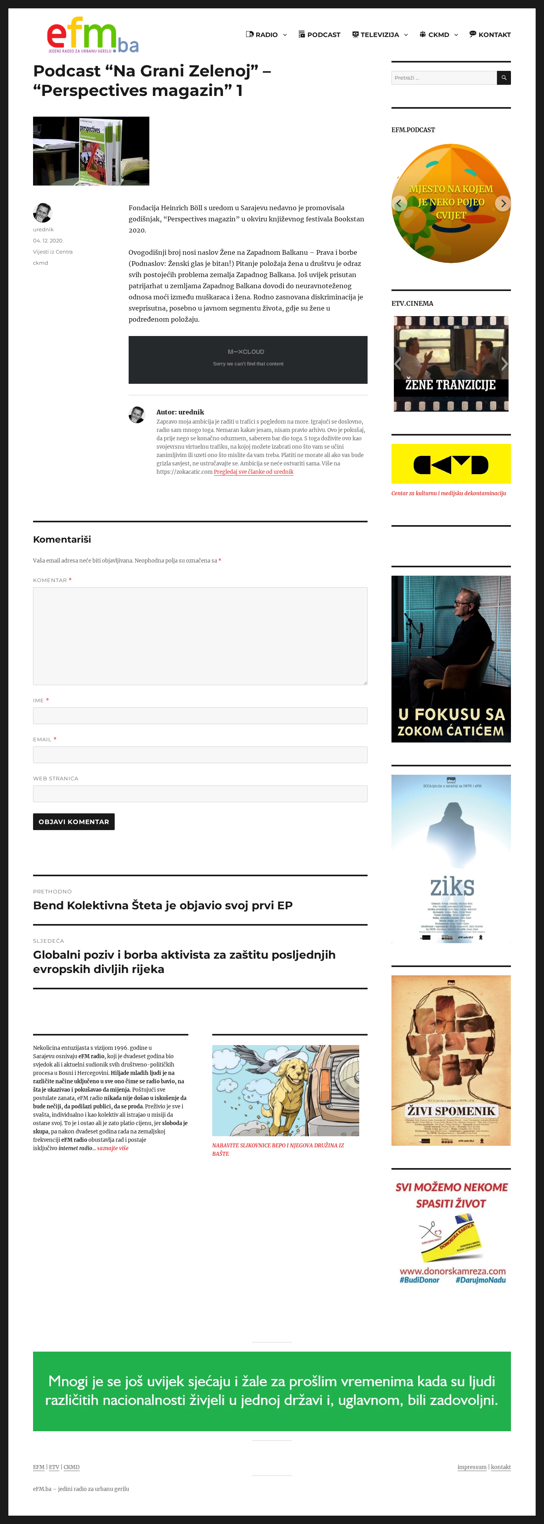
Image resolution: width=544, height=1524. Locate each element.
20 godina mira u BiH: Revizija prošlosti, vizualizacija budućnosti (478, 202)
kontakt (501, 1467)
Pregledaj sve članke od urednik (254, 472)
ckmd (40, 263)
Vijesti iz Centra (53, 251)
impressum (472, 1467)
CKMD (72, 1467)
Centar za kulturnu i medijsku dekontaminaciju (448, 493)
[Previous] (399, 203)
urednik (43, 229)
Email (45, 739)
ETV (54, 1467)
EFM (39, 1467)
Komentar (52, 580)
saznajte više (113, 1148)
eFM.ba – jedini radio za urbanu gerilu (81, 1489)
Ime (41, 700)
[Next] (503, 203)
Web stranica (55, 778)
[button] (397, 364)
